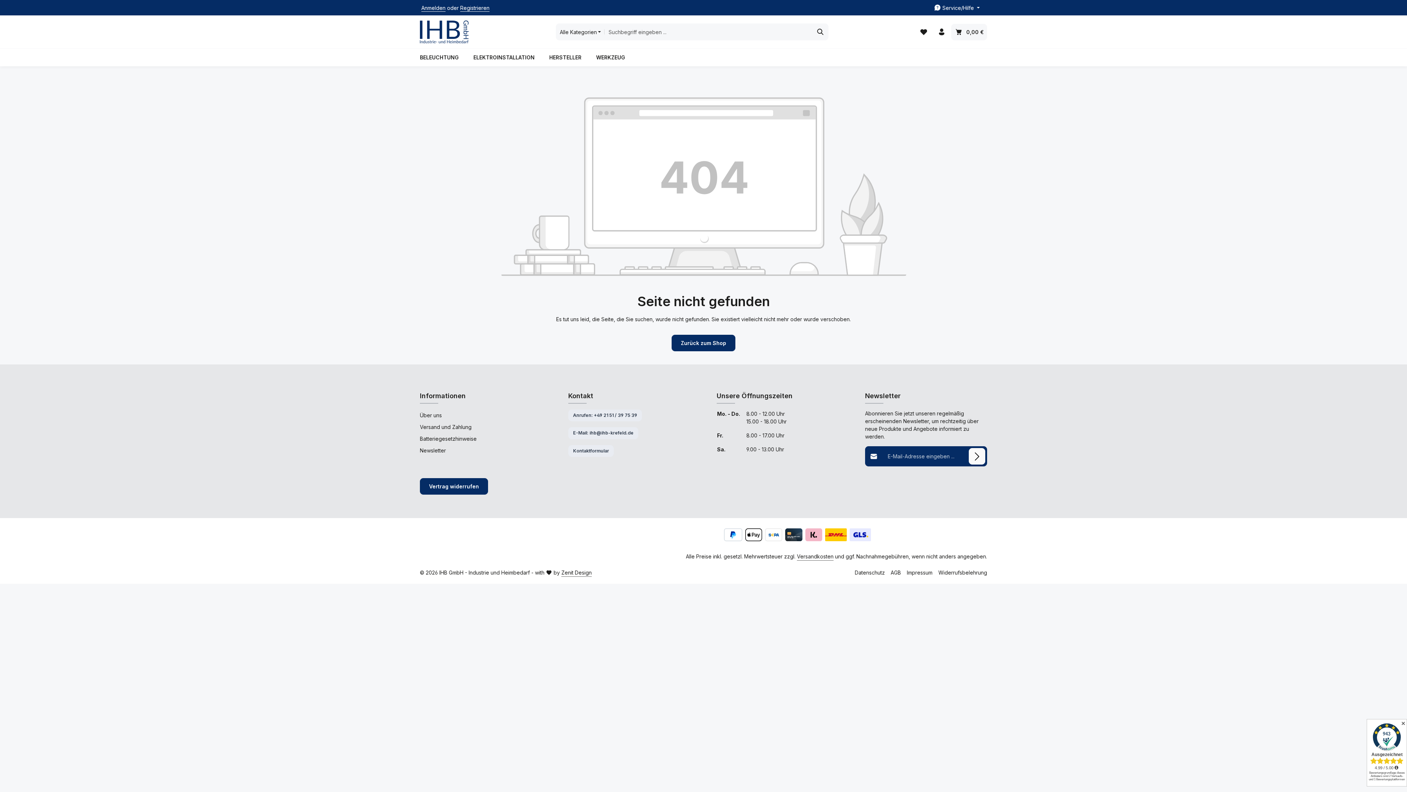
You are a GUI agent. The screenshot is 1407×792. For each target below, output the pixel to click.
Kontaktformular (591, 451)
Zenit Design (576, 572)
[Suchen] (820, 31)
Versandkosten (815, 556)
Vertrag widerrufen (454, 486)
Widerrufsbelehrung (962, 572)
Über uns (431, 415)
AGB (896, 572)
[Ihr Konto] (941, 32)
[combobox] (708, 31)
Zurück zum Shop (703, 343)
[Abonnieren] (977, 456)
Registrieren (475, 8)
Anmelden (433, 8)
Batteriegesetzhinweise (448, 439)
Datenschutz (870, 572)
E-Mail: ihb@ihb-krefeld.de (603, 433)
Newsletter (433, 450)
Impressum (920, 572)
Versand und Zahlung (446, 427)
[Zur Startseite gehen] (444, 32)
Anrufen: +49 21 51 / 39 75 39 (605, 415)
